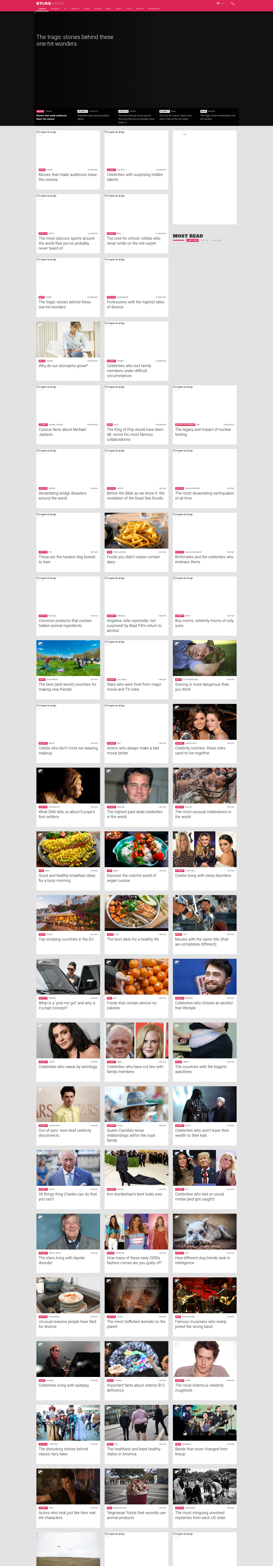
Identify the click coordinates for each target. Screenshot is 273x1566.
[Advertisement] (204, 178)
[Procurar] (233, 3)
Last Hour (192, 240)
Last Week (217, 240)
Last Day (205, 240)
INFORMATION (154, 9)
